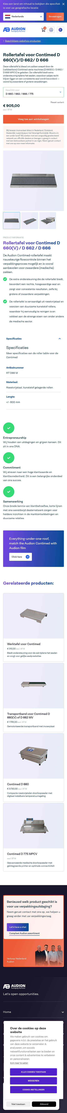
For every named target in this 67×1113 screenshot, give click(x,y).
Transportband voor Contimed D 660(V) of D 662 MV (28, 715)
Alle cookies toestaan (33, 1072)
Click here (17, 556)
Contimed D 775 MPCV (22, 854)
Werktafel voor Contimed (23, 644)
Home (7, 1012)
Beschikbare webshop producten (23, 41)
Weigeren (33, 1080)
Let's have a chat (17, 927)
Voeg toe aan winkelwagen (33, 119)
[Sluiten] (63, 3)
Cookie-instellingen (34, 1089)
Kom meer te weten (19, 1063)
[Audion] (14, 29)
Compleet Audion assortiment (24, 933)
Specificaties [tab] (14, 338)
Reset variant (57, 102)
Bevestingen (55, 16)
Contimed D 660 (18, 784)
